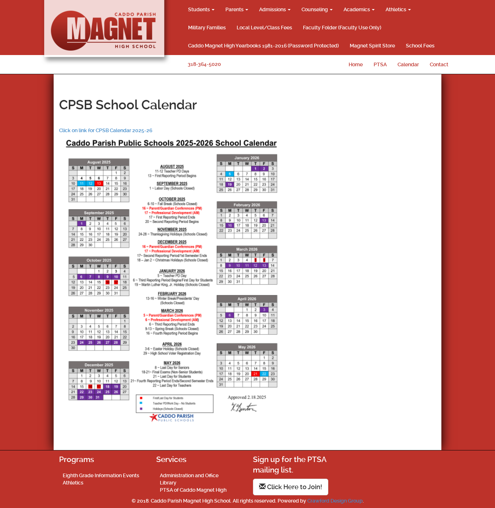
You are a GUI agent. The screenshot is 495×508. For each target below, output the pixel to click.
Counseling (315, 9)
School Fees (420, 46)
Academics (357, 9)
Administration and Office (189, 475)
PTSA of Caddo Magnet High (193, 490)
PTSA (380, 64)
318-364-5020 (204, 64)
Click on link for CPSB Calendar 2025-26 (105, 130)
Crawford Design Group (335, 501)
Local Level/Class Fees (264, 27)
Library (168, 483)
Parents (235, 9)
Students (199, 9)
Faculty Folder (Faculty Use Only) (342, 27)
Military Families (207, 27)
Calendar (408, 64)
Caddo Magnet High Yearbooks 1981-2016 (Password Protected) (263, 46)
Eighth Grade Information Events (101, 475)
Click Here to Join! (294, 487)
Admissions (273, 9)
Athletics (396, 9)
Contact (439, 64)
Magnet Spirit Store (372, 46)
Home (356, 64)
